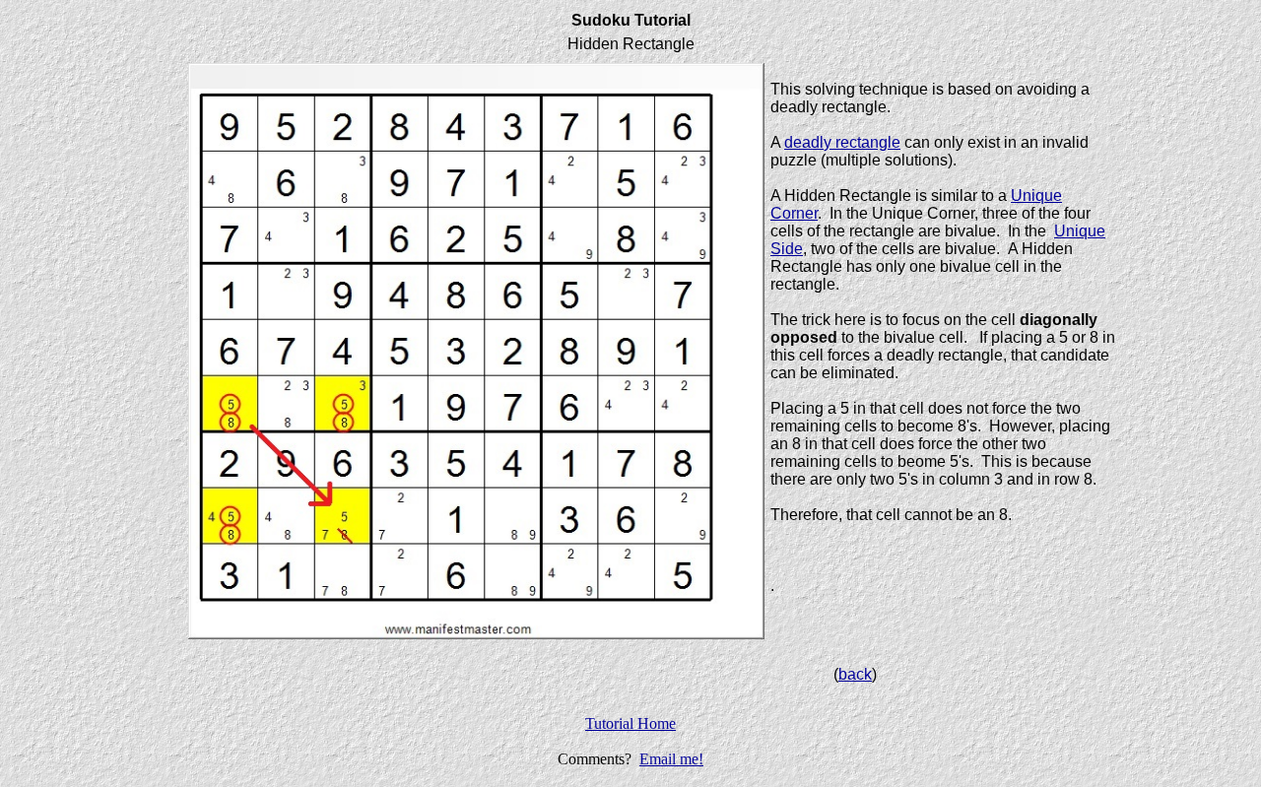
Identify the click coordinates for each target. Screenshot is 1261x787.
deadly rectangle (842, 142)
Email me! (671, 759)
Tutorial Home (630, 723)
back (855, 674)
